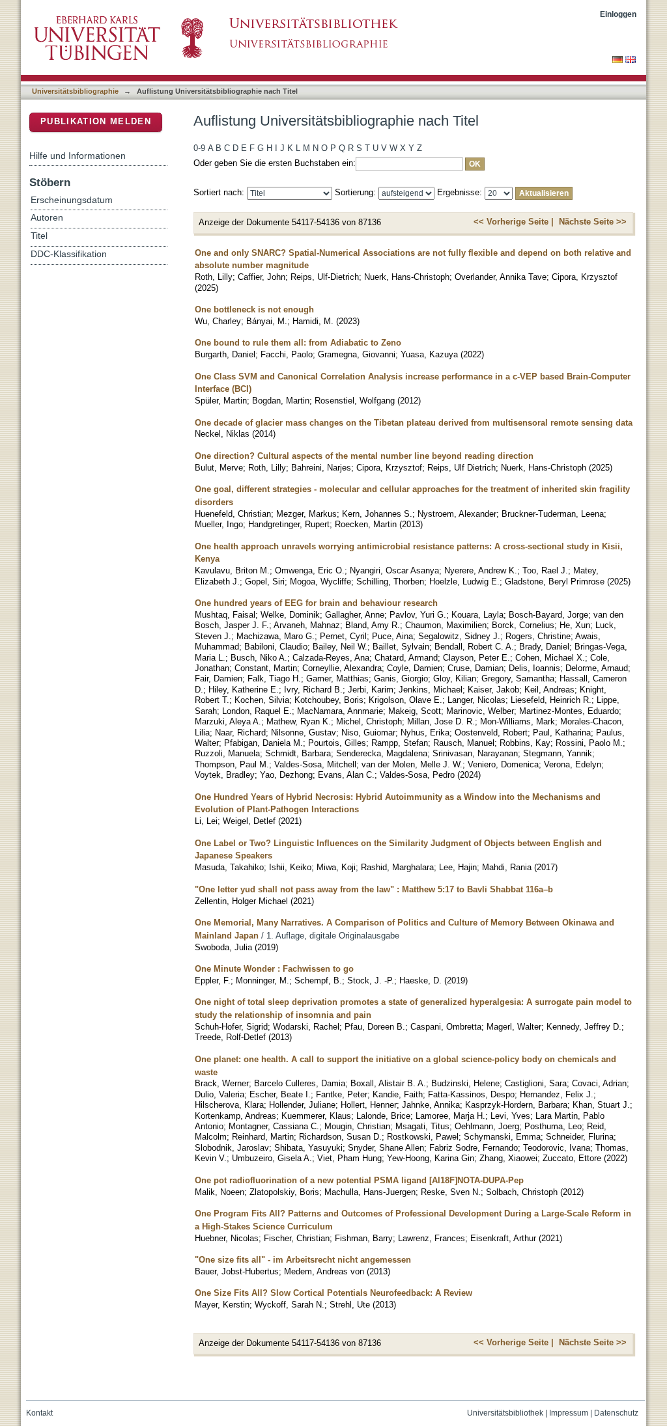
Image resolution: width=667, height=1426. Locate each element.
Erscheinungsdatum (72, 200)
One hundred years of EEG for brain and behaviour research (316, 603)
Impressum (568, 1413)
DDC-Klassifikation (69, 254)
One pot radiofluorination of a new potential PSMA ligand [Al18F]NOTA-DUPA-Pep (359, 1180)
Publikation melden (95, 121)
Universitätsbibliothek (505, 1413)
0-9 (199, 148)
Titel (39, 236)
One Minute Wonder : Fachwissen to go (274, 969)
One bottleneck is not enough (254, 309)
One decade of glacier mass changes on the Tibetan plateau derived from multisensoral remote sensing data (413, 423)
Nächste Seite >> (593, 221)
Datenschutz (616, 1413)
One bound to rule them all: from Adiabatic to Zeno (298, 343)
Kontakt (39, 1413)
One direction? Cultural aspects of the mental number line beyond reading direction (364, 456)
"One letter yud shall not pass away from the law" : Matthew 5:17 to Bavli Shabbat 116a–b (374, 889)
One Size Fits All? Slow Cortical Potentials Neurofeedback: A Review (333, 1293)
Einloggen (618, 14)
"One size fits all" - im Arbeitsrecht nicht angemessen (303, 1260)
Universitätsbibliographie (75, 91)
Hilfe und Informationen (77, 155)
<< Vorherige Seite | (514, 221)
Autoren (47, 218)
